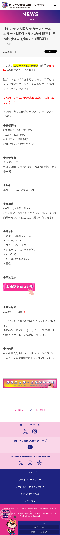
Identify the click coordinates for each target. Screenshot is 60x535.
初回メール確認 (37, 532)
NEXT (40, 410)
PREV (20, 410)
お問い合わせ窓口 (30, 493)
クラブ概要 (30, 500)
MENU (55, 5)
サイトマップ (30, 472)
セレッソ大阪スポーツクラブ (30, 5)
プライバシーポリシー (30, 479)
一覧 (29, 410)
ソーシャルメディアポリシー (30, 486)
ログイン (38, 527)
